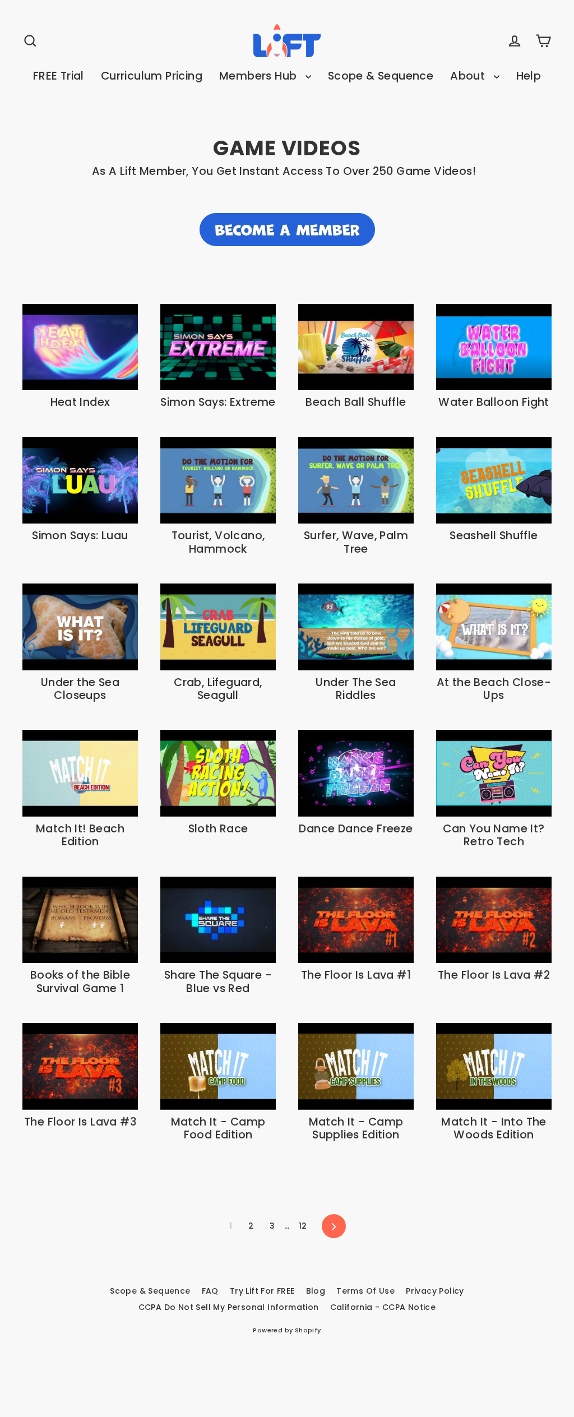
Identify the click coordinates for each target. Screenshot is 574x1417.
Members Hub (259, 76)
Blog (316, 1290)
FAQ (210, 1290)
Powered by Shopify (287, 1330)
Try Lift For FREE (262, 1290)
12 (303, 1225)
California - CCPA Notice (383, 1307)
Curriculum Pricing (151, 76)
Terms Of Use (365, 1290)
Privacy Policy (435, 1290)
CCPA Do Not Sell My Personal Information (228, 1307)
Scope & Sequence (380, 76)
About (469, 76)
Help (528, 76)
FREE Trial (58, 76)
